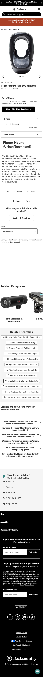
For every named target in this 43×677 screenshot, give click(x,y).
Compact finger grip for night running (22, 348)
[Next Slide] (41, 3)
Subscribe (33, 552)
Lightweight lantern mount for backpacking (22, 359)
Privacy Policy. (29, 585)
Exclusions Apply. (8, 573)
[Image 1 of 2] (20, 76)
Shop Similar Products (18, 109)
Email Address (9, 547)
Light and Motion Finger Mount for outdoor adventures (23, 337)
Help (2, 514)
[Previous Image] (3, 76)
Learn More (33, 128)
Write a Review (21, 217)
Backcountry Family (9, 529)
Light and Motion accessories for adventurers (23, 397)
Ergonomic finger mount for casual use (23, 364)
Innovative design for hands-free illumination (23, 392)
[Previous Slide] (1, 3)
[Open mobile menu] (3, 9)
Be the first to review (9, 88)
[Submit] (4, 14)
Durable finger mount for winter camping (22, 353)
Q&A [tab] (28, 201)
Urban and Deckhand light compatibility (22, 370)
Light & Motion (6, 82)
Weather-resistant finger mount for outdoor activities (23, 386)
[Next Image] (40, 76)
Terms (22, 585)
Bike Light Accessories (9, 29)
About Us (4, 522)
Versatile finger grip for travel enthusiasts (23, 381)
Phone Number (10, 589)
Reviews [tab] (17, 201)
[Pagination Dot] (20, 24)
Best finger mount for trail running (22, 375)
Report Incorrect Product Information (21, 191)
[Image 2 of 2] (23, 76)
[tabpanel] (21, 226)
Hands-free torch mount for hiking (22, 343)
